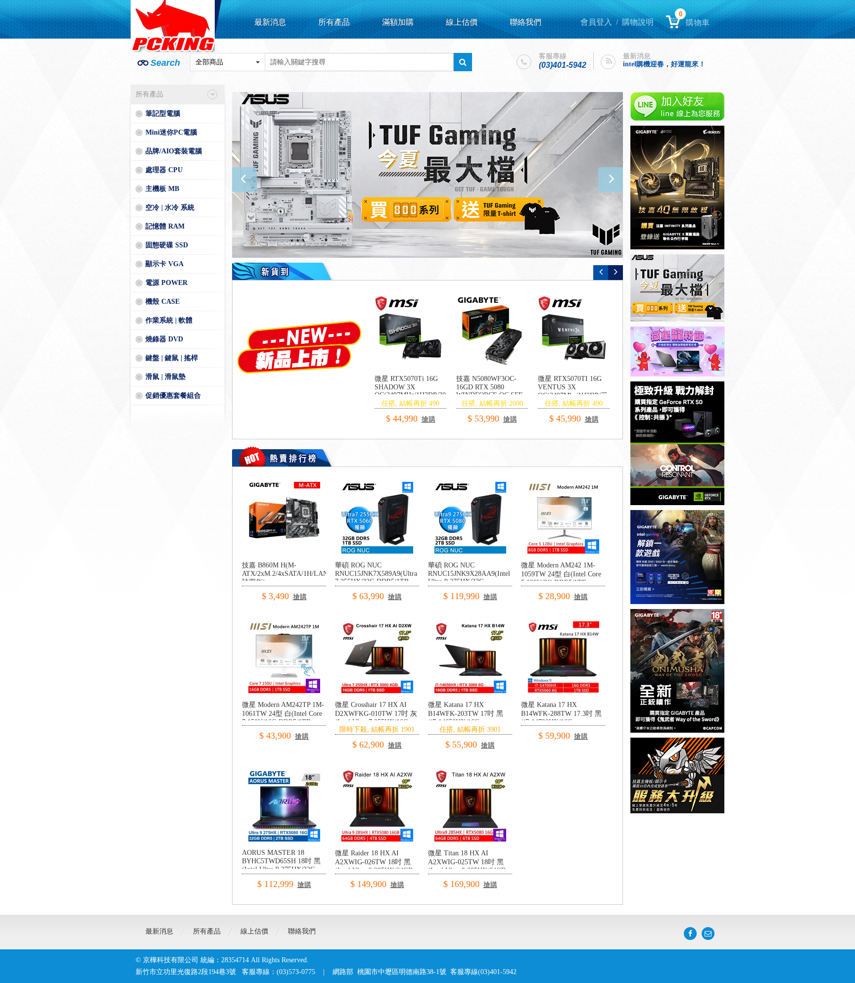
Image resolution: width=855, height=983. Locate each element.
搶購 (426, 410)
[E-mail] (708, 933)
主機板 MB (162, 188)
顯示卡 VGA (164, 264)
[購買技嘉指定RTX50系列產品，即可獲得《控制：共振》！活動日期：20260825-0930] (677, 443)
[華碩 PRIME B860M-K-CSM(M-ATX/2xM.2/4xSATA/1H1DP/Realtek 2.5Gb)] (410, 331)
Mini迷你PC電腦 (171, 132)
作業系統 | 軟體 (168, 320)
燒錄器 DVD (164, 339)
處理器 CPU (164, 170)
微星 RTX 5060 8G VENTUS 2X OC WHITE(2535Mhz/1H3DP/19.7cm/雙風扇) (505, 391)
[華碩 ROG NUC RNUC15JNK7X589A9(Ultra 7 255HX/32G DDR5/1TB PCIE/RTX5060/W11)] (377, 485)
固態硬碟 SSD (166, 245)
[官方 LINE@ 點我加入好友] (677, 106)
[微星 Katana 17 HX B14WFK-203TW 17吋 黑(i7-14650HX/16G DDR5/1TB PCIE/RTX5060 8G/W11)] (470, 625)
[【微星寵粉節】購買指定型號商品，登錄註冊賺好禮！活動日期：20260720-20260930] (677, 351)
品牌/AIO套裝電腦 (173, 151)
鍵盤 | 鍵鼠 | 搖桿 (171, 358)
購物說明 (638, 22)
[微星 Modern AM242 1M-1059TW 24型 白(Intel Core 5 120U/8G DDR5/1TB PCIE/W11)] (563, 485)
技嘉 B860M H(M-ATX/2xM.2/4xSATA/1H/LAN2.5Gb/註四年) (294, 574)
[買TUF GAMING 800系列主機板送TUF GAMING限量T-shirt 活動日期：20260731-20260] (677, 288)
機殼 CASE (162, 301)
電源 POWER (166, 282)
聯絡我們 (525, 22)
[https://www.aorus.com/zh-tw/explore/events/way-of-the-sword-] (677, 671)
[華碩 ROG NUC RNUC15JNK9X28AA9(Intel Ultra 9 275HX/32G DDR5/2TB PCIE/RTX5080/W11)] (470, 485)
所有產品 (334, 22)
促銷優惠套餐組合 (173, 395)
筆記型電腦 (162, 113)
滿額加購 (398, 22)
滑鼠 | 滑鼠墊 (165, 376)
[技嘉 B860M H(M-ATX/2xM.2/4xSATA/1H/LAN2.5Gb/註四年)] (284, 485)
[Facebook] (690, 933)
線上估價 (461, 22)
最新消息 (270, 22)
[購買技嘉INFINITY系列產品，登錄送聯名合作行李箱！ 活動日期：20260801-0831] (677, 187)
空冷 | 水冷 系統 (169, 207)
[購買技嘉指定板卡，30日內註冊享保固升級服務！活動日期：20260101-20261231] (677, 775)
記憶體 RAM (165, 226)
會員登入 (596, 22)
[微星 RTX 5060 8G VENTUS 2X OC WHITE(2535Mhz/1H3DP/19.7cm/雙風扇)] (492, 331)
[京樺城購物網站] (173, 26)
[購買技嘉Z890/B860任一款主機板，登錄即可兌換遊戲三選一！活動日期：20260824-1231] (427, 175)
